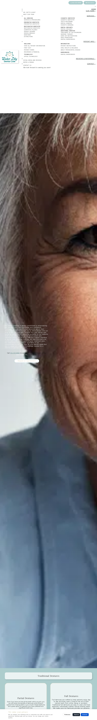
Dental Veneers (66, 23)
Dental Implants (66, 29)
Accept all (84, 714)
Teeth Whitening (67, 21)
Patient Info (89, 41)
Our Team (90, 11)
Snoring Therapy (67, 34)
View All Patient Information (34, 45)
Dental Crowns (29, 31)
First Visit (27, 48)
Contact (91, 64)
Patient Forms (29, 50)
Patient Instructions (68, 45)
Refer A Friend (28, 62)
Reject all (76, 714)
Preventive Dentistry (31, 24)
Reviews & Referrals (85, 59)
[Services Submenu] (95, 16)
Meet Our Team (28, 14)
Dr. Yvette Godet (29, 12)
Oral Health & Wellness (69, 48)
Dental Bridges (29, 33)
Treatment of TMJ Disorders (71, 32)
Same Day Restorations (69, 36)
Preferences (67, 714)
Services (91, 16)
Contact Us (27, 65)
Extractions (28, 36)
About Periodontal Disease (70, 50)
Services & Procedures (32, 20)
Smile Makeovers (67, 37)
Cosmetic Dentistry (68, 20)
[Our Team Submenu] (95, 11)
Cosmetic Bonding (67, 25)
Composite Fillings (30, 29)
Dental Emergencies (68, 39)
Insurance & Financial (31, 52)
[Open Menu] (95, 6)
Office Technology (31, 56)
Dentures (27, 35)
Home (93, 9)
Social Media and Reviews (32, 60)
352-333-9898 (15, 353)
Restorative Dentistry (32, 28)
